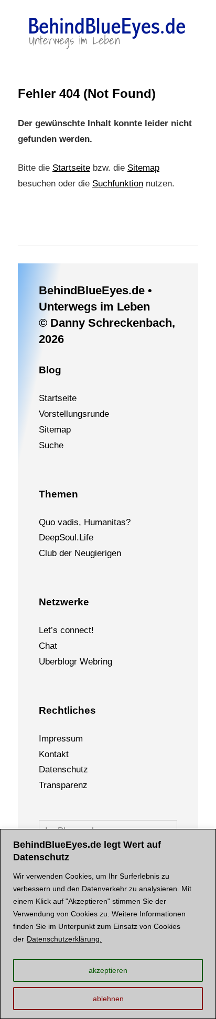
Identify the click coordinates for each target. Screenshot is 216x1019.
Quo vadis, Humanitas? (85, 522)
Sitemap (143, 168)
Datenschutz (63, 769)
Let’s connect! (66, 630)
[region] (108, 924)
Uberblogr (58, 662)
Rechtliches (67, 710)
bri (98, 662)
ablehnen (108, 998)
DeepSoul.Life (66, 537)
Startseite (71, 168)
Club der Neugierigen (80, 553)
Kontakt (54, 754)
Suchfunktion (117, 184)
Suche (51, 445)
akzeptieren (108, 970)
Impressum (61, 739)
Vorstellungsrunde (74, 414)
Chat (48, 646)
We (86, 662)
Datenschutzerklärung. (64, 939)
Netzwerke (64, 601)
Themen (58, 494)
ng (107, 662)
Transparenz (63, 785)
